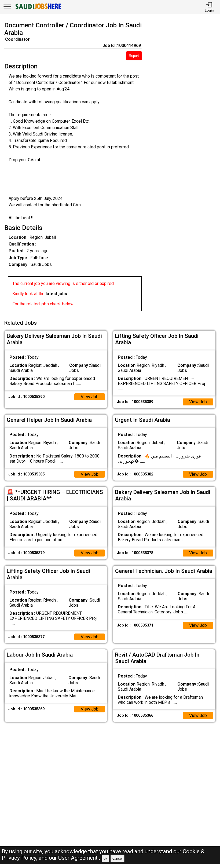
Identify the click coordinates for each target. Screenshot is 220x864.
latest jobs (56, 293)
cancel (117, 858)
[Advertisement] (184, 167)
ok (105, 858)
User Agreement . (79, 858)
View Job (89, 396)
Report (134, 56)
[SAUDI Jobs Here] (38, 9)
